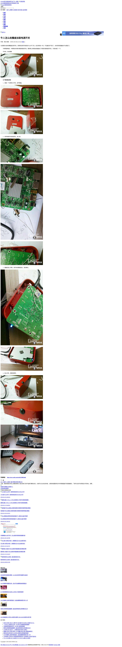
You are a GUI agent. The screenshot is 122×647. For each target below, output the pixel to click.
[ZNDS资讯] (6, 5)
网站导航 (22, 1)
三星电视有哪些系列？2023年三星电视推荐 (14, 626)
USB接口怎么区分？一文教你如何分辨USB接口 (15, 629)
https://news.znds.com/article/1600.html (16, 477)
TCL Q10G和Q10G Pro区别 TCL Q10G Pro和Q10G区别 (16, 638)
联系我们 (51, 644)
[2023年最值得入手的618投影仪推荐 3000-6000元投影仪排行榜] (4, 614)
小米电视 (15, 9)
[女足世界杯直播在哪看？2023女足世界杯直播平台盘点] (4, 572)
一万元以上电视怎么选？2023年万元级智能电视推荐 (16, 624)
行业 (4, 16)
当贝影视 (25, 9)
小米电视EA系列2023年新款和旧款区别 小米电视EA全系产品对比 (19, 636)
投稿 (17, 1)
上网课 (10, 9)
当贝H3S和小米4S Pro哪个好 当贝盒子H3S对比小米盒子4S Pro (18, 622)
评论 (4, 17)
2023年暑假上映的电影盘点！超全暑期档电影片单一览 (14, 600)
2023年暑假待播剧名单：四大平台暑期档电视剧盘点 (14, 583)
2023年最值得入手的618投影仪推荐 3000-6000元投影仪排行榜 (16, 617)
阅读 (23, 41)
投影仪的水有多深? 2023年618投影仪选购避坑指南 (15, 633)
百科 (4, 23)
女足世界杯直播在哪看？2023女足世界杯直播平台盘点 (14, 575)
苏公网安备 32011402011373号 (20, 644)
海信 (21, 9)
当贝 (7, 9)
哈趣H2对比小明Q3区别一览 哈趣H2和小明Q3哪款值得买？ (18, 631)
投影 (4, 24)
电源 (2, 486)
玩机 (4, 21)
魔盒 (6, 486)
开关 (4, 486)
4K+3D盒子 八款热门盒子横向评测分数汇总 (11, 482)
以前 (8, 486)
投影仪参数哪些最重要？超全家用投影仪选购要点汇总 (14, 608)
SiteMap (56, 644)
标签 (59, 644)
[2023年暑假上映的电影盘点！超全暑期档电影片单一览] (4, 597)
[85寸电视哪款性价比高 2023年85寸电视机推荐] (4, 589)
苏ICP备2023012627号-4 (6, 644)
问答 (4, 28)
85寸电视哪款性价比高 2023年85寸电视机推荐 (12, 592)
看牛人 (11, 486)
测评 (4, 19)
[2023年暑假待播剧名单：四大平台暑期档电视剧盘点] (4, 580)
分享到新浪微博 (4, 488)
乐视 (19, 9)
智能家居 (5, 26)
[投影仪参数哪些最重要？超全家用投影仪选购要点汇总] (4, 606)
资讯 (4, 14)
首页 (4, 12)
